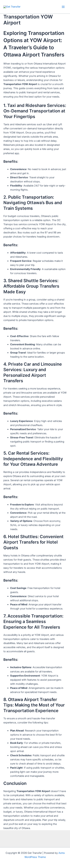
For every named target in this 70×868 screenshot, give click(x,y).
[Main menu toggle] (63, 6)
